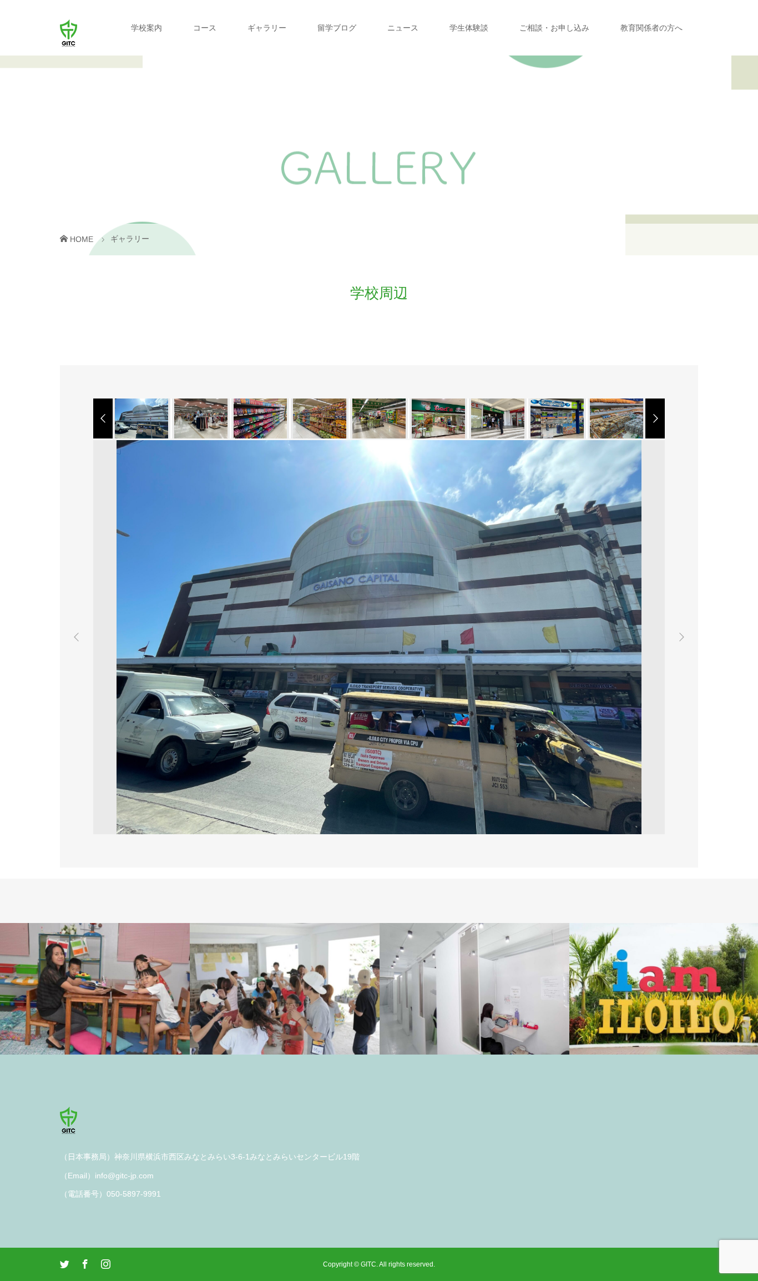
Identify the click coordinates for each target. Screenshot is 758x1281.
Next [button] (681, 637)
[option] (140, 418)
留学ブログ (336, 27)
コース (204, 27)
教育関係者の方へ (651, 27)
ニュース (402, 27)
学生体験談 (468, 27)
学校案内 (146, 27)
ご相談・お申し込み (554, 27)
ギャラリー (266, 27)
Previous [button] (76, 637)
